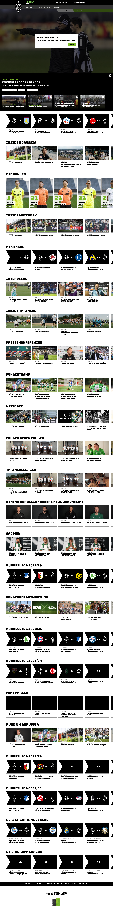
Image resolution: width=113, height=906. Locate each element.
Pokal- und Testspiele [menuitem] (40, 7)
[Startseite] (18, 7)
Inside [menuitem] (49, 7)
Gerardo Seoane (32, 90)
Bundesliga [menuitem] (29, 7)
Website (81, 884)
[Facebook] (57, 2)
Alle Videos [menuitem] (56, 7)
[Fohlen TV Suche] (69, 2)
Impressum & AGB (30, 884)
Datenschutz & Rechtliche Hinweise (48, 884)
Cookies (67, 884)
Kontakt (74, 884)
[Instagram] (63, 2)
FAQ (62, 884)
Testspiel (22, 90)
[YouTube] (60, 2)
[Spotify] (66, 2)
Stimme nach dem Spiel (9, 90)
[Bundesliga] (87, 884)
